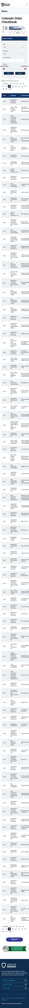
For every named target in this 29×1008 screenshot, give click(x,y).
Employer (5, 51)
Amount (5, 64)
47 (6, 86)
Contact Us (4, 1000)
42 (14, 83)
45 (23, 83)
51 (19, 86)
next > (10, 89)
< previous (5, 83)
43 (17, 83)
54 (3, 89)
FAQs (2, 998)
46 (3, 86)
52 (22, 86)
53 (25, 86)
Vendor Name (6, 57)
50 (16, 86)
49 (12, 86)
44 (20, 83)
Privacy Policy (9, 998)
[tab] (14, 980)
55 (6, 89)
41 (11, 83)
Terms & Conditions (20, 998)
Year (4, 44)
